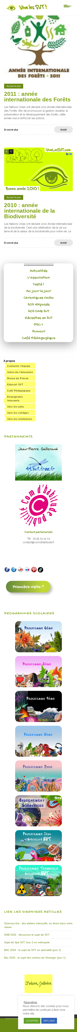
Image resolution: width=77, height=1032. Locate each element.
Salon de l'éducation (20, 372)
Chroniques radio (39, 297)
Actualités (38, 271)
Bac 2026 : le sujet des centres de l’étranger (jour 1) (35, 957)
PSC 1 (38, 324)
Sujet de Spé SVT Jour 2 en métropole (27, 942)
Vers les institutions (19, 419)
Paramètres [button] (30, 1002)
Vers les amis (15, 406)
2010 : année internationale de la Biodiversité (29, 210)
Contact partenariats (38, 532)
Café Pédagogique (38, 338)
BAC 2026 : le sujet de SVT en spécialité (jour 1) (32, 949)
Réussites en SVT (38, 318)
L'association (38, 277)
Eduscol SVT (15, 384)
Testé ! (38, 284)
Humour (38, 331)
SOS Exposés (39, 304)
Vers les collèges (18, 413)
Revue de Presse (18, 378)
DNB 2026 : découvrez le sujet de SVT (27, 934)
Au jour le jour (38, 291)
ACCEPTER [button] (32, 1020)
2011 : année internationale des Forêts (37, 97)
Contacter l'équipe (18, 366)
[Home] (27, 10)
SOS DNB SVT (38, 311)
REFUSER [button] (49, 1020)
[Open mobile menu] (67, 6)
